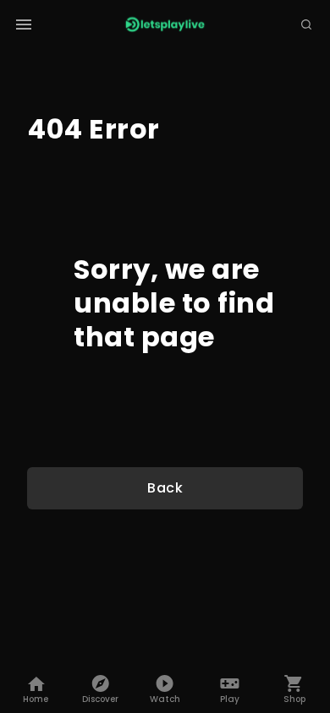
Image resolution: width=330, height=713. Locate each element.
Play (229, 699)
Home (35, 699)
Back (165, 488)
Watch (165, 699)
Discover (100, 699)
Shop (294, 699)
